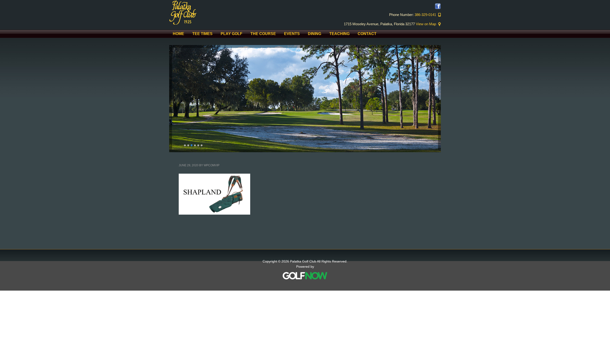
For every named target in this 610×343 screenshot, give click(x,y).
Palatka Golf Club (209, 12)
